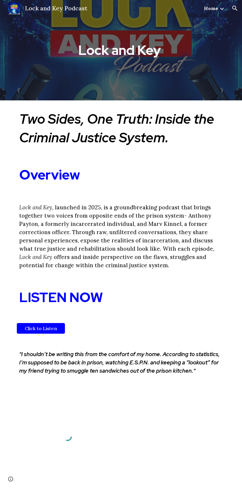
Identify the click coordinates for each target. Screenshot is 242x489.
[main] (121, 50)
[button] (235, 8)
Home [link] (211, 8)
